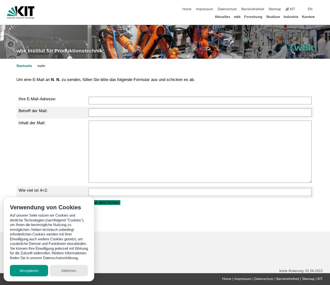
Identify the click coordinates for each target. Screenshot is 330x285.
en (310, 9)
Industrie (291, 17)
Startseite (24, 66)
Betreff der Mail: (33, 111)
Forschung (253, 17)
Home (187, 9)
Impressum (204, 9)
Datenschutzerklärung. (61, 258)
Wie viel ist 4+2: (33, 190)
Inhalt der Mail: (32, 123)
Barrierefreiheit (252, 9)
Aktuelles (222, 17)
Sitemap (274, 9)
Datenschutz (227, 9)
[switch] (321, 9)
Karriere (308, 17)
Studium (273, 17)
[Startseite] (321, 17)
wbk (237, 17)
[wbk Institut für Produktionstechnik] (302, 48)
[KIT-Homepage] (21, 12)
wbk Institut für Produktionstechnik (59, 51)
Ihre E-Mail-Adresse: (37, 99)
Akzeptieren (29, 271)
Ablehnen (68, 271)
